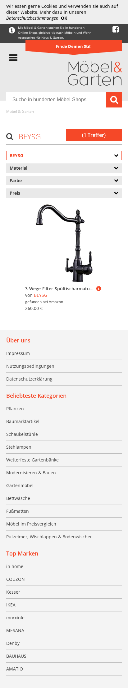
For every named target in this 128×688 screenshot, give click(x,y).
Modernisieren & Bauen (31, 473)
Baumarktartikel (22, 421)
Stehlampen (18, 447)
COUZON (15, 579)
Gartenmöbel (20, 485)
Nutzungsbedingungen (30, 366)
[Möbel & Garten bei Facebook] (115, 29)
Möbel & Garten (20, 111)
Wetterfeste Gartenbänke (32, 460)
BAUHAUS (16, 656)
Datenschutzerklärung (29, 379)
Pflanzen (15, 408)
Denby (13, 643)
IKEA (11, 605)
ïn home (14, 566)
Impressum (18, 353)
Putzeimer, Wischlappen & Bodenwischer (49, 537)
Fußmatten (17, 511)
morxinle (15, 618)
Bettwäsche (18, 498)
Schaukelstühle (22, 434)
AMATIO (14, 669)
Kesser (13, 592)
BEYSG (40, 295)
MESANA (15, 630)
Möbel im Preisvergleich (31, 524)
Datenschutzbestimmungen (32, 18)
